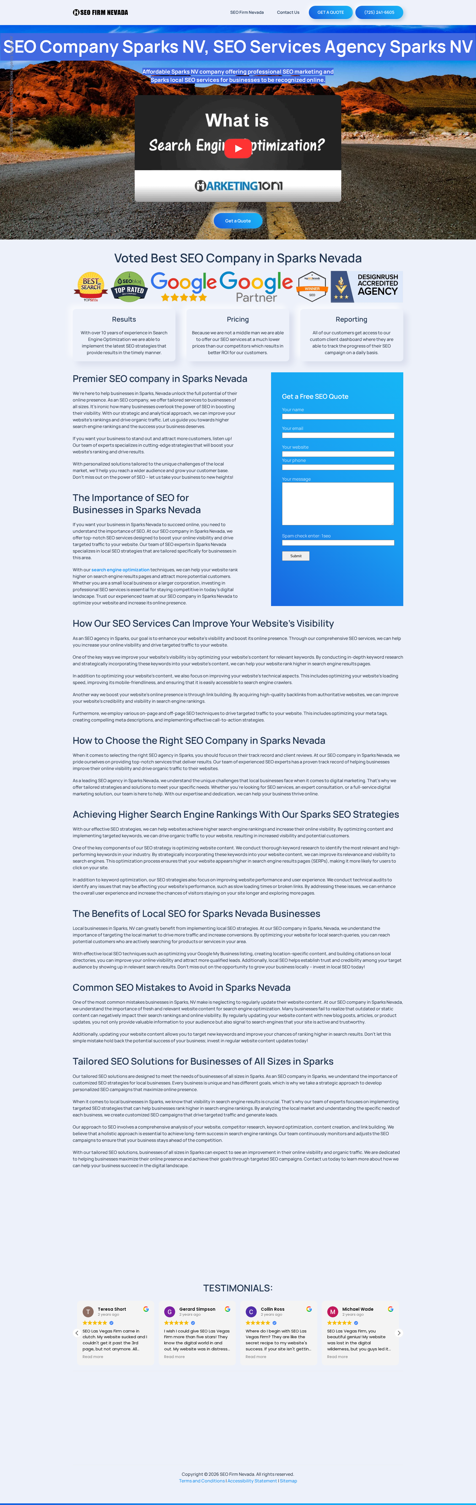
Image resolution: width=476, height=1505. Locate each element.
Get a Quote (238, 221)
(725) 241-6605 (379, 12)
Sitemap (288, 1481)
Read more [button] (93, 1357)
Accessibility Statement (252, 1481)
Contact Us (288, 12)
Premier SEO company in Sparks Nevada (160, 378)
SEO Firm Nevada (247, 12)
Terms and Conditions (202, 1481)
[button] (399, 1333)
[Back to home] (100, 12)
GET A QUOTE (331, 12)
